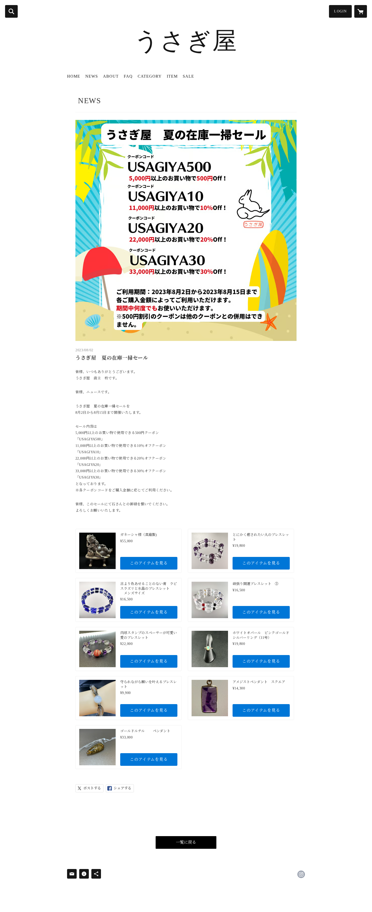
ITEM (172, 76)
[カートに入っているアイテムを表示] (360, 11)
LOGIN (340, 11)
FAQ (128, 76)
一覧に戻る (186, 842)
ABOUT (111, 76)
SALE (188, 76)
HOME (73, 76)
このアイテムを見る (149, 563)
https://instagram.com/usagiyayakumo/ (301, 874)
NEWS (91, 76)
